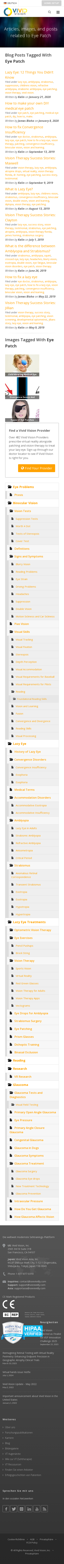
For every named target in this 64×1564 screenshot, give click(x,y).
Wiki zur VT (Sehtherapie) (18, 1459)
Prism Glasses (24, 1037)
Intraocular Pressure (28, 1201)
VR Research (22, 1077)
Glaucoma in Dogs (26, 1148)
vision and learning (34, 147)
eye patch (23, 112)
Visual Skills (22, 632)
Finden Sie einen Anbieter (19, 1469)
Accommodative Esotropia (31, 805)
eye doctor (24, 136)
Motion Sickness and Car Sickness (35, 616)
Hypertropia (23, 914)
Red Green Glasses (27, 983)
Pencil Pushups (24, 945)
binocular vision (13, 147)
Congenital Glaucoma (28, 1140)
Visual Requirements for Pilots (33, 684)
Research (20, 1069)
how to (21, 116)
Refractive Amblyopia (28, 843)
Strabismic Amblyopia (28, 835)
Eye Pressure (23, 1120)
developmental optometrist (32, 319)
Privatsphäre (46, 1539)
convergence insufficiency (40, 143)
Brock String (23, 953)
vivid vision (28, 92)
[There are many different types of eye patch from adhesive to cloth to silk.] (22, 410)
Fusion (19, 713)
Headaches (22, 594)
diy (14, 116)
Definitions (22, 549)
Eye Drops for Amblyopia (31, 1013)
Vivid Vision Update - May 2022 (20, 1384)
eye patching (50, 89)
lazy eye (22, 81)
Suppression (23, 601)
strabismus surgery (32, 235)
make (29, 116)
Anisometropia (24, 850)
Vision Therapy (24, 961)
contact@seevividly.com (33, 1281)
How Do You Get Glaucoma (32, 1209)
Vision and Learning (27, 706)
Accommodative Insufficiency (33, 812)
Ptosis (18, 495)
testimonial (11, 178)
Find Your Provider (38, 468)
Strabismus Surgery (28, 1021)
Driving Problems (26, 586)
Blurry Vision (23, 564)
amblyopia (34, 81)
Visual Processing (26, 736)
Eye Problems (23, 487)
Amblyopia (21, 820)
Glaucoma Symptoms (29, 1155)
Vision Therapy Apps (28, 998)
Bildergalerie (12, 1448)
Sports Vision (23, 968)
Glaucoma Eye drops (28, 1178)
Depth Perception (26, 661)
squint (47, 255)
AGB (32, 1539)
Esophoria (21, 782)
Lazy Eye (19, 744)
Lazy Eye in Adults (26, 828)
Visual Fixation (24, 647)
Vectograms (23, 1005)
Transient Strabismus (28, 884)
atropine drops (13, 171)
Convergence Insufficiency (31, 767)
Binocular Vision (25, 503)
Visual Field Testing (27, 1104)
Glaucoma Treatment (29, 1163)
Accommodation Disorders (32, 797)
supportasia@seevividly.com (29, 1288)
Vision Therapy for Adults (30, 990)
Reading (20, 691)
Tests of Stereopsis (27, 533)
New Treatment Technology (32, 1186)
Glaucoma (20, 1085)
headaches (36, 259)
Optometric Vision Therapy (32, 930)
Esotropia (21, 899)
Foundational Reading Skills (32, 698)
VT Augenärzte (13, 1453)
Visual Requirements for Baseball (35, 676)
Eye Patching (23, 1029)
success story (49, 174)
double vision (20, 200)
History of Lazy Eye (27, 752)
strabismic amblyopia (29, 89)
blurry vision (49, 259)
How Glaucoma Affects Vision (34, 1217)
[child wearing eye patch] (22, 365)
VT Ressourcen (13, 1464)
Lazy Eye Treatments (29, 922)
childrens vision (28, 85)
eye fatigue (39, 262)
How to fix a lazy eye (21, 277)
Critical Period (24, 858)
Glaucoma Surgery (26, 1171)
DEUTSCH (12, 3)
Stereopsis (22, 654)
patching (19, 143)
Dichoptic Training (26, 1044)
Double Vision (24, 609)
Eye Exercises (23, 938)
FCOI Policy (32, 1542)
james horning (13, 235)
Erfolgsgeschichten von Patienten (23, 1475)
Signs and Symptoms (28, 556)
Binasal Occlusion (26, 1052)
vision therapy (12, 92)
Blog (7, 1443)
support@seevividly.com (32, 1284)
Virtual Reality (24, 975)
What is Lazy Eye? (19, 189)
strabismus (47, 81)
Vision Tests (22, 511)
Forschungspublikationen (19, 1432)
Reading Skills (23, 728)
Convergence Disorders (30, 759)
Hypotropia (22, 906)
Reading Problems (26, 571)
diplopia (9, 204)
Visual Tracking (24, 639)
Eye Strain (21, 579)
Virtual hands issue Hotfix (16, 1372)
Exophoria (21, 774)
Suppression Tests (27, 518)
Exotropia (21, 892)
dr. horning (19, 174)
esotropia (10, 262)
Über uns (10, 1427)
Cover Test (22, 541)
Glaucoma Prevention (28, 1193)
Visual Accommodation (29, 669)
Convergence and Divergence (33, 721)
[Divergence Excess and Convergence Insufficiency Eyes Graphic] (22, 388)
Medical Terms (24, 790)
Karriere (9, 1437)
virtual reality (30, 171)
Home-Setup (51, 3)
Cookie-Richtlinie (16, 1539)
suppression (11, 85)
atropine (9, 231)
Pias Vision (21, 624)
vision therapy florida (40, 231)
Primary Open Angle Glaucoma (35, 1112)
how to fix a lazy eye (38, 140)
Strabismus (22, 865)
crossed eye (11, 259)
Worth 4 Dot (23, 526)
